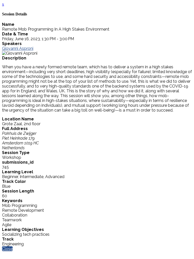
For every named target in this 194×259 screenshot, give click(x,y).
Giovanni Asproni (17, 48)
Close (7, 248)
